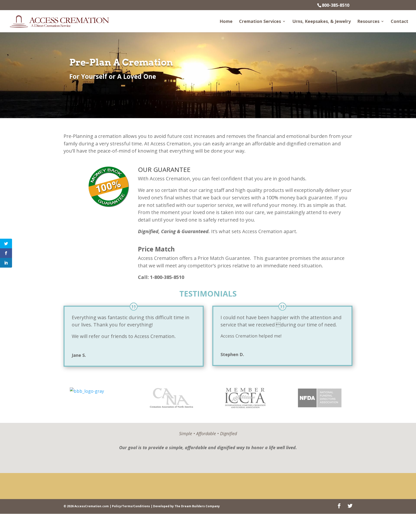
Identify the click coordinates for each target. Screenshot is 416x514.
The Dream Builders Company (197, 506)
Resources (368, 22)
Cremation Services (260, 22)
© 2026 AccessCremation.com (86, 506)
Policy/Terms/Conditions (131, 506)
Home (226, 22)
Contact (399, 22)
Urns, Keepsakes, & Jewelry (321, 22)
